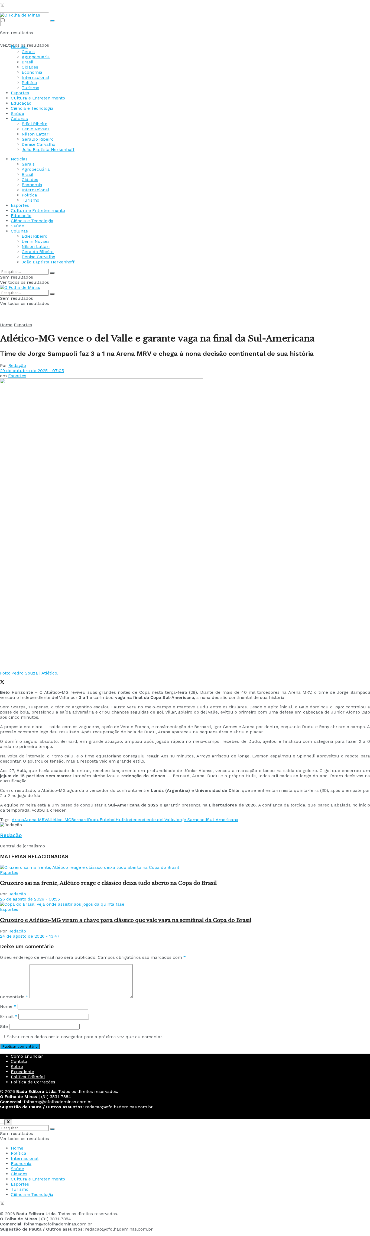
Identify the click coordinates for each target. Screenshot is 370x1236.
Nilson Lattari (36, 134)
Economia (32, 72)
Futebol (108, 819)
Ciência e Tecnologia (32, 108)
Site (4, 1026)
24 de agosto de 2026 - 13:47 (30, 936)
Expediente (22, 1071)
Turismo (30, 87)
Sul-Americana (222, 819)
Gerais (28, 51)
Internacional (35, 77)
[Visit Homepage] (20, 15)
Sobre (17, 1066)
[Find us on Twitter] (2, 6)
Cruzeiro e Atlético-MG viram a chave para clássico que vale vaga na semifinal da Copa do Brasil (125, 920)
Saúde (17, 113)
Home (6, 324)
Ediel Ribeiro (34, 123)
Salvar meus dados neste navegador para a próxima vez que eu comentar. (85, 1036)
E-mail (8, 1016)
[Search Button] (52, 20)
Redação (17, 365)
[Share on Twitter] (2, 682)
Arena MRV (35, 819)
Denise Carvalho (38, 144)
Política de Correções (33, 1082)
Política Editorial (28, 1076)
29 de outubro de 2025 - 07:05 (32, 370)
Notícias (19, 46)
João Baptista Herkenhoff (48, 149)
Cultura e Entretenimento (38, 98)
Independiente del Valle (150, 819)
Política (29, 82)
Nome (8, 1006)
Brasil (27, 61)
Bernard (79, 819)
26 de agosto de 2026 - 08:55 (30, 899)
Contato (19, 1061)
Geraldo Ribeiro (38, 139)
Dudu (94, 819)
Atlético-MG (59, 819)
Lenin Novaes (36, 128)
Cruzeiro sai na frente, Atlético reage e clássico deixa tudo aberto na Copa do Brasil (108, 883)
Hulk (121, 819)
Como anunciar (27, 1056)
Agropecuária (36, 56)
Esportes (20, 92)
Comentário (14, 996)
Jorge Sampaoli (190, 819)
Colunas (19, 118)
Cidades (30, 67)
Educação (21, 103)
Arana (18, 819)
